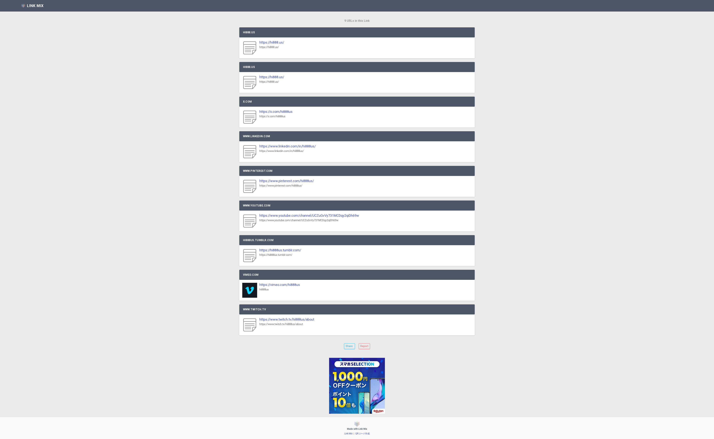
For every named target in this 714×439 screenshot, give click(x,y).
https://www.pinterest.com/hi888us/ (286, 181)
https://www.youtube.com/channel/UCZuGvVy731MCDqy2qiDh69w (309, 215)
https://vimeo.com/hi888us (279, 285)
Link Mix (348, 433)
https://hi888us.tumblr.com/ (280, 250)
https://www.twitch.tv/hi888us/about (286, 319)
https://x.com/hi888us (275, 112)
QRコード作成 (362, 433)
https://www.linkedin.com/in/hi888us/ (287, 146)
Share (349, 346)
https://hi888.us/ (271, 42)
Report (364, 346)
